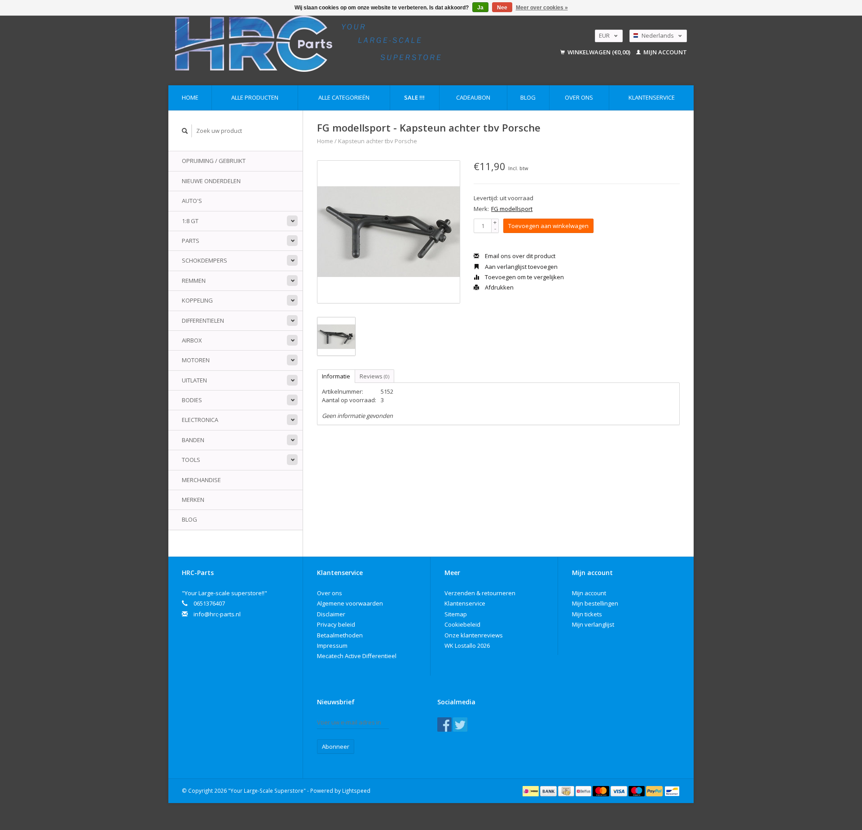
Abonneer (335, 746)
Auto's (192, 201)
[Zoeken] (185, 130)
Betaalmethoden (340, 635)
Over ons (579, 97)
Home (190, 97)
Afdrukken (499, 287)
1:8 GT (190, 221)
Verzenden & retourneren (479, 593)
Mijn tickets (587, 614)
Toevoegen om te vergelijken (524, 277)
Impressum (332, 645)
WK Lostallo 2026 (467, 645)
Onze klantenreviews (473, 635)
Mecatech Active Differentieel (356, 656)
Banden (193, 440)
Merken (193, 500)
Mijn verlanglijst (593, 624)
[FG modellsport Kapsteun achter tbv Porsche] (388, 232)
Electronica (200, 420)
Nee (502, 7)
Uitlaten (194, 380)
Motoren (196, 360)
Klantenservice (652, 97)
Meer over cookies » (542, 7)
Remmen (194, 281)
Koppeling (197, 300)
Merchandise (201, 480)
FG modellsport (511, 209)
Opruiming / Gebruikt (214, 161)
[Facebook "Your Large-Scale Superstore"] (444, 724)
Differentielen (203, 320)
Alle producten (254, 97)
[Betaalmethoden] (531, 790)
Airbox (192, 340)
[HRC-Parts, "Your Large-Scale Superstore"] (348, 44)
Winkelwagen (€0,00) (599, 52)
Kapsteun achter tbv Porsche (377, 141)
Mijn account (664, 52)
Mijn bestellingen (595, 603)
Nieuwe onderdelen (211, 181)
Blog (528, 97)
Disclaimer (331, 614)
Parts (190, 241)
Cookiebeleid (462, 624)
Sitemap (455, 614)
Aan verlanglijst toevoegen (521, 267)
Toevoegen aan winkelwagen (548, 226)
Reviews (374, 376)
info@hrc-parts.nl (217, 614)
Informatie (336, 376)
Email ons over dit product (519, 256)
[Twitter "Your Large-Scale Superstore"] (460, 724)
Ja (480, 7)
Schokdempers (204, 260)
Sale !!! (414, 97)
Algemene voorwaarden (350, 603)
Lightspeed (356, 790)
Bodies (192, 400)
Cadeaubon (473, 97)
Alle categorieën (343, 97)
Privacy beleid (336, 624)
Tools (191, 460)
